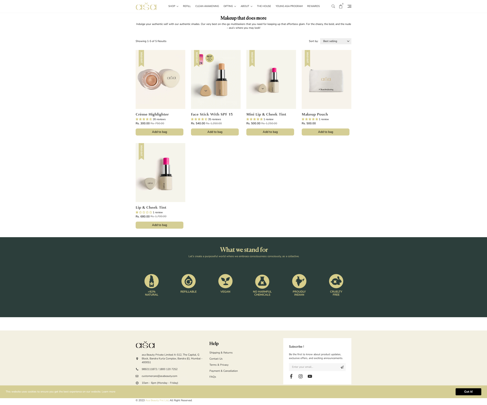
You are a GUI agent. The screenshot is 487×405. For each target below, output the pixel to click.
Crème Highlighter (152, 115)
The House (264, 6)
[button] (333, 6)
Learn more (108, 391)
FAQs (212, 377)
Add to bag (159, 132)
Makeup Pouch (315, 115)
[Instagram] (300, 376)
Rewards (313, 6)
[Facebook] (291, 376)
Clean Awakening (207, 6)
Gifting (228, 6)
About (245, 6)
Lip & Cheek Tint (151, 208)
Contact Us (216, 359)
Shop (172, 6)
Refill (187, 6)
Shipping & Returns (221, 352)
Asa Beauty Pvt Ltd (156, 400)
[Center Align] (342, 367)
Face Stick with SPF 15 (212, 115)
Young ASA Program (289, 6)
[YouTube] (310, 376)
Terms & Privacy (218, 365)
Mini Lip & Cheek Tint (266, 115)
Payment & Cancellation (223, 371)
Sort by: (313, 41)
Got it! (468, 392)
